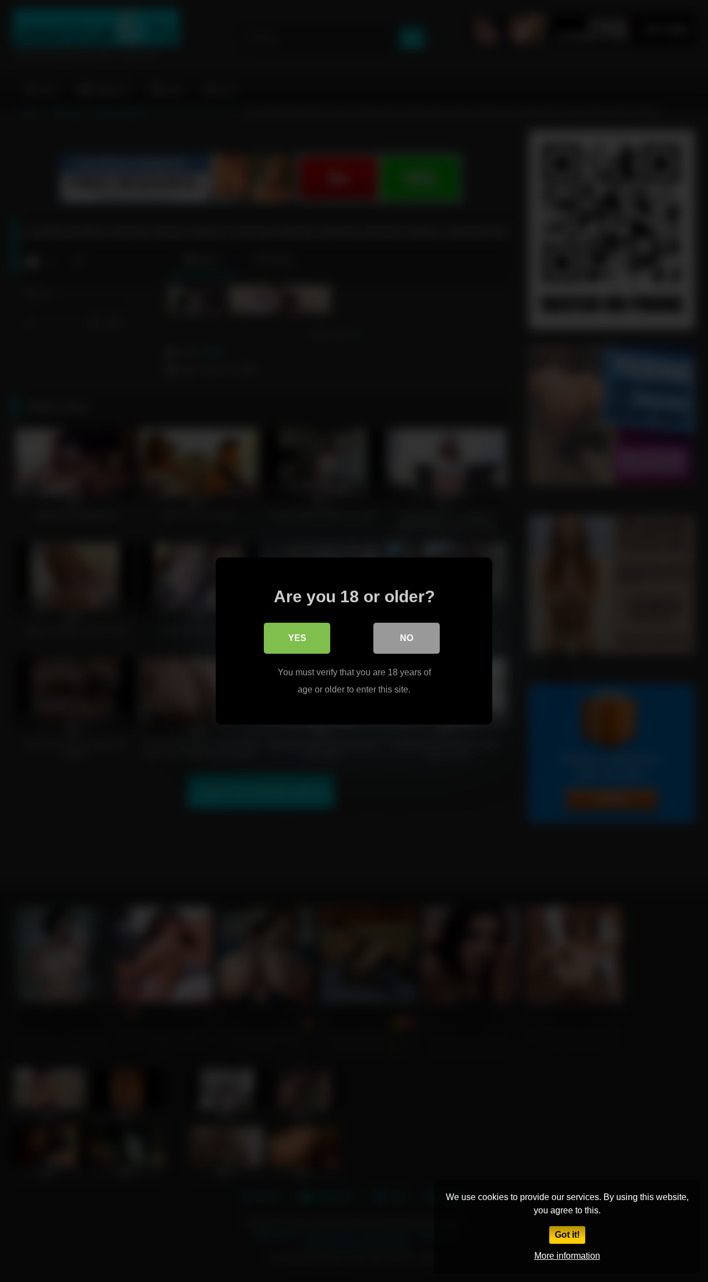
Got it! (567, 1234)
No (406, 638)
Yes (297, 638)
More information (567, 1255)
